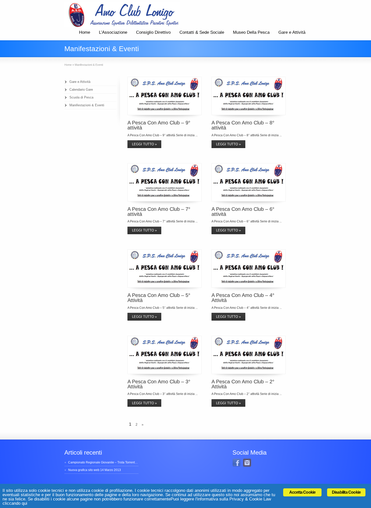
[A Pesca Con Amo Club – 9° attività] (164, 96)
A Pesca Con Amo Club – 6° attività (242, 211)
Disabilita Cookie (346, 492)
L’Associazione (113, 32)
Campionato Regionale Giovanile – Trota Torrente (102, 462)
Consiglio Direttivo (153, 32)
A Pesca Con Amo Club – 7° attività (158, 211)
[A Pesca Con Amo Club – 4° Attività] (248, 268)
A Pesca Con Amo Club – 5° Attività (158, 297)
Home (84, 32)
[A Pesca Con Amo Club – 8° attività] (248, 96)
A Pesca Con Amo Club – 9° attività (158, 125)
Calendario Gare (81, 89)
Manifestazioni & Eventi (86, 105)
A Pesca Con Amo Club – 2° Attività (242, 384)
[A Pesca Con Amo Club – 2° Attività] (248, 355)
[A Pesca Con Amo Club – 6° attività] (248, 182)
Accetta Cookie (302, 492)
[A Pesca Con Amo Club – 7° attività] (164, 182)
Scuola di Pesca (81, 97)
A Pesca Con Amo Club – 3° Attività (158, 384)
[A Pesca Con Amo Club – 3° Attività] (164, 355)
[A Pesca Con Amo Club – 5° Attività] (164, 268)
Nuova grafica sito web (83, 470)
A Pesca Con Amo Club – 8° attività (242, 125)
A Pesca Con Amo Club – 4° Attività (242, 297)
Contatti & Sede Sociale (201, 32)
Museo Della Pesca (251, 32)
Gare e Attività (291, 32)
